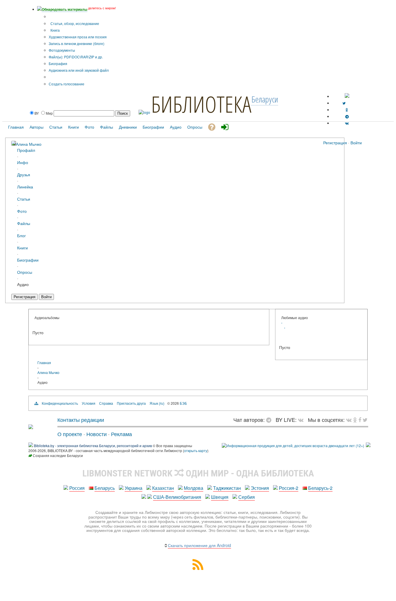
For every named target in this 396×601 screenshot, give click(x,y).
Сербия (246, 497)
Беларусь (105, 488)
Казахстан (163, 488)
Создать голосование (66, 83)
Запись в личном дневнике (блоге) (76, 43)
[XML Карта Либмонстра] (198, 568)
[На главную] (30, 427)
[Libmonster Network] (293, 445)
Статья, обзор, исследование (74, 23)
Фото (22, 211)
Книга (55, 30)
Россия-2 (288, 488)
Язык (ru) (157, 403)
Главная (44, 362)
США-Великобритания (177, 497)
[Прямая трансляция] (302, 419)
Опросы (24, 272)
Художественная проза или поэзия (78, 36)
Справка (106, 403)
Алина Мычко (28, 144)
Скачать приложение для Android (199, 545)
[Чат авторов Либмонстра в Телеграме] (347, 116)
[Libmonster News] (365, 419)
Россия (77, 488)
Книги (22, 247)
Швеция (219, 497)
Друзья (23, 174)
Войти (356, 142)
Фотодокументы (62, 50)
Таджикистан (227, 488)
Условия (88, 403)
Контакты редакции (80, 419)
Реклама (121, 434)
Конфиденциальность (60, 403)
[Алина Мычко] (13, 144)
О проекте (69, 434)
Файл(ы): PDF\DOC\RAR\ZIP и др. (76, 56)
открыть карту (195, 450)
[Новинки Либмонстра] (355, 419)
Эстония (260, 488)
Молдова (193, 488)
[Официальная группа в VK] (347, 122)
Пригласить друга (131, 403)
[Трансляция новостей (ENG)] (344, 102)
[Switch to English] (347, 96)
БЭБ (183, 403)
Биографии (28, 260)
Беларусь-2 (320, 488)
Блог (21, 235)
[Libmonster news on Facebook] (359, 419)
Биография (58, 63)
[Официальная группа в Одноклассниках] (347, 109)
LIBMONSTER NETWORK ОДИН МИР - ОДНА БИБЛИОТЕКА (198, 473)
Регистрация (335, 142)
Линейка (25, 186)
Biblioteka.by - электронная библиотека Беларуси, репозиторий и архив (93, 445)
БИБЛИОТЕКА (201, 104)
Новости (96, 434)
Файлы (23, 223)
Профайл (26, 150)
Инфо (22, 162)
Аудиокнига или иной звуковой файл (79, 70)
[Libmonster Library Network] (368, 445)
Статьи (23, 199)
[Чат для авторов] (270, 419)
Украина (133, 488)
